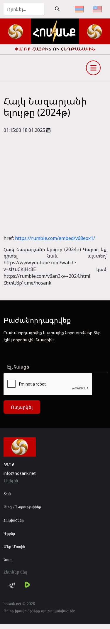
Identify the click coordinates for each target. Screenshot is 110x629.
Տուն (7, 494)
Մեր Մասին (14, 546)
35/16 (9, 464)
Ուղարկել (22, 407)
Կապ (8, 560)
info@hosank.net (20, 473)
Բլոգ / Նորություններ (22, 507)
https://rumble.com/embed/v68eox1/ (55, 238)
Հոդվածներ (14, 520)
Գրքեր (9, 533)
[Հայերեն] (79, 9)
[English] (97, 9)
